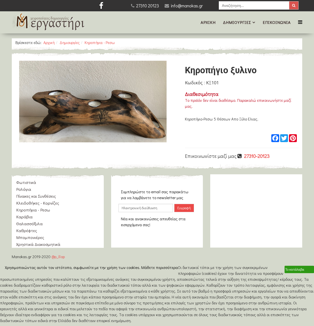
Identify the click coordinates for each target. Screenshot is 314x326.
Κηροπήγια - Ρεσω (100, 42)
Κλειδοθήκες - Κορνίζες (37, 203)
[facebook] (101, 5)
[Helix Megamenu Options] (300, 22)
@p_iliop (58, 256)
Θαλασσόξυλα (29, 223)
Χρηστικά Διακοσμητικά (38, 244)
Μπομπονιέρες (30, 237)
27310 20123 (147, 6)
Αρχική (208, 22)
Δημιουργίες (237, 22)
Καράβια (24, 217)
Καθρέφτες (26, 230)
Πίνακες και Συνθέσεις (36, 196)
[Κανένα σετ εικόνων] (93, 101)
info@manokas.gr (187, 6)
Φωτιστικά (26, 182)
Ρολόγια (23, 189)
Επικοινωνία (277, 22)
